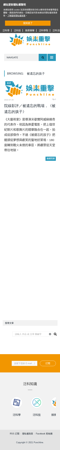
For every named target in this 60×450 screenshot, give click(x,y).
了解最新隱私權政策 (16, 16)
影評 (9, 83)
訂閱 (48, 363)
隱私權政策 (27, 433)
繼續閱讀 (51, 158)
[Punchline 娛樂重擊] (30, 39)
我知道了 (27, 23)
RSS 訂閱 (14, 433)
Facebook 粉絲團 (44, 433)
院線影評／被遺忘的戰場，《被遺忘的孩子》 (30, 109)
